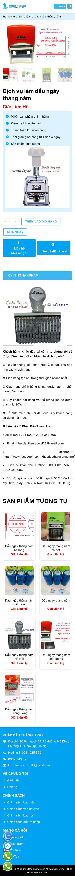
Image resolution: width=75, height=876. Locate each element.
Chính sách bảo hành (21, 815)
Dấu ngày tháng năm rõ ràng (19, 548)
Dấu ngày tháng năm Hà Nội (19, 656)
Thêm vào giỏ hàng (41, 221)
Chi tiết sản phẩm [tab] (23, 275)
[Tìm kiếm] (69, 6)
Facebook (17, 837)
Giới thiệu (13, 780)
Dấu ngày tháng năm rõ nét (56, 548)
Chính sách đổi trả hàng (23, 822)
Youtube (15, 850)
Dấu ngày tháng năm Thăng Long (19, 711)
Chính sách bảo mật (21, 802)
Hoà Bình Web (41, 872)
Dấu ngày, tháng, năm (48, 16)
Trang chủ (9, 16)
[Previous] (8, 44)
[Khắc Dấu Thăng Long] (14, 6)
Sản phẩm (25, 16)
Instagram (16, 844)
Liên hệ (12, 787)
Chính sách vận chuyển (23, 809)
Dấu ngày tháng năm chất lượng (19, 602)
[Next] (66, 44)
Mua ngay (15, 232)
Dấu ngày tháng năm (56, 600)
